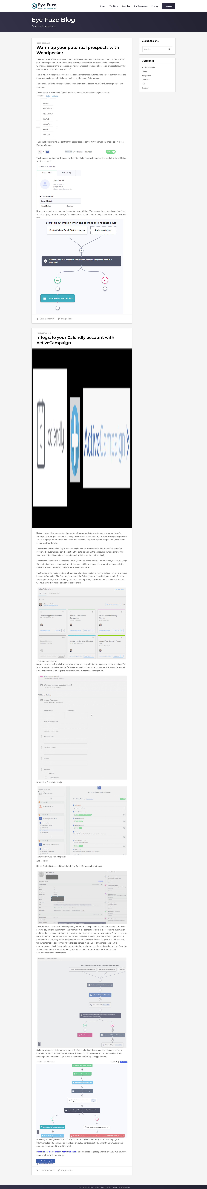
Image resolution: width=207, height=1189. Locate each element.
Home (102, 6)
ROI (143, 84)
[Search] (169, 49)
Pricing (155, 6)
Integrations (66, 319)
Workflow (113, 6)
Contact (127, 1187)
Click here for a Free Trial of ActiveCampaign (56, 1152)
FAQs (120, 1187)
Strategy (145, 88)
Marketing (146, 80)
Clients (144, 71)
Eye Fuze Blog (53, 19)
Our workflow (88, 1187)
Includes (126, 6)
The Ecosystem (140, 6)
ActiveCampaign (148, 67)
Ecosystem (106, 1187)
